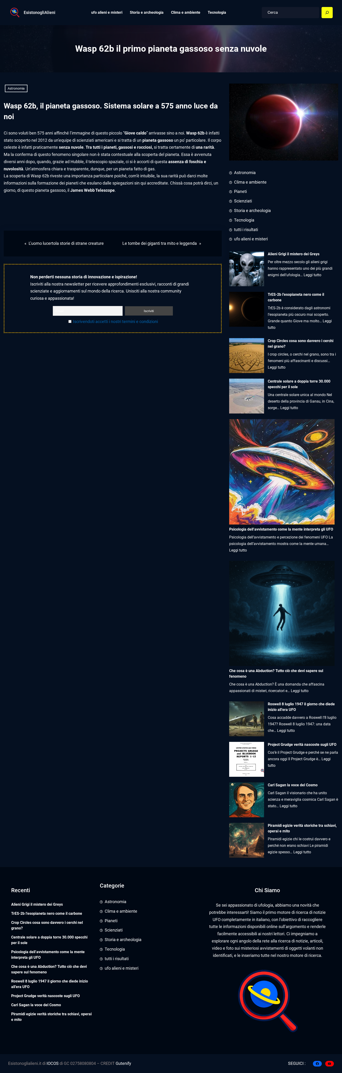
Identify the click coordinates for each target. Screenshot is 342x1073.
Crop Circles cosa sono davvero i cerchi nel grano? (300, 344)
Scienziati (243, 201)
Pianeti (240, 191)
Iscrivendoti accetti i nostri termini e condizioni (115, 321)
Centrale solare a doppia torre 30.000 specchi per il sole (299, 384)
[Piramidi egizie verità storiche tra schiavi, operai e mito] (246, 841)
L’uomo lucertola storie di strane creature (66, 243)
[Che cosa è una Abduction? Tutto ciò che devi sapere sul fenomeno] (282, 614)
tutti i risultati (246, 229)
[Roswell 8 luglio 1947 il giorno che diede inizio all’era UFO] (246, 719)
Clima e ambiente (250, 182)
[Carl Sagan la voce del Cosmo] (246, 800)
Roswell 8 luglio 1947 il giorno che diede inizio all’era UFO (301, 707)
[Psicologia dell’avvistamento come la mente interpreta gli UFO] (282, 473)
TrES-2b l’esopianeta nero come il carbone (296, 297)
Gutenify (123, 1063)
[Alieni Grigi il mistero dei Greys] (246, 269)
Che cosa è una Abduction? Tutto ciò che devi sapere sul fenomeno (49, 969)
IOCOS (53, 1063)
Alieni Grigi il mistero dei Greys (293, 254)
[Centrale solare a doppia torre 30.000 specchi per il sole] (246, 397)
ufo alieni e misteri (251, 239)
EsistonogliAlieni (39, 12)
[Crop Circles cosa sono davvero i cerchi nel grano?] (246, 356)
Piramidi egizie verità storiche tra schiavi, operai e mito (302, 828)
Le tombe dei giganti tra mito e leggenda (159, 243)
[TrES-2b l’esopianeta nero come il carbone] (246, 310)
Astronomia (16, 88)
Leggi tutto (312, 275)
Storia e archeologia (252, 210)
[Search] (327, 12)
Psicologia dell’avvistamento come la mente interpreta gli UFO (48, 955)
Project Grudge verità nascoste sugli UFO (302, 744)
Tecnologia (244, 220)
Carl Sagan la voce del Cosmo (293, 785)
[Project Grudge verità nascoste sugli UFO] (246, 760)
